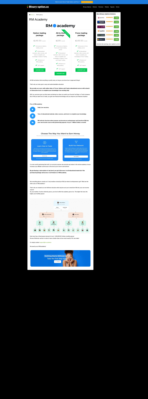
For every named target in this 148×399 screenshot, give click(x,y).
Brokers (95, 7)
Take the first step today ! (87, 2)
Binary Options (87, 7)
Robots (107, 7)
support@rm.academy (45, 242)
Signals (112, 7)
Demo (117, 7)
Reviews (101, 7)
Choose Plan (39, 70)
